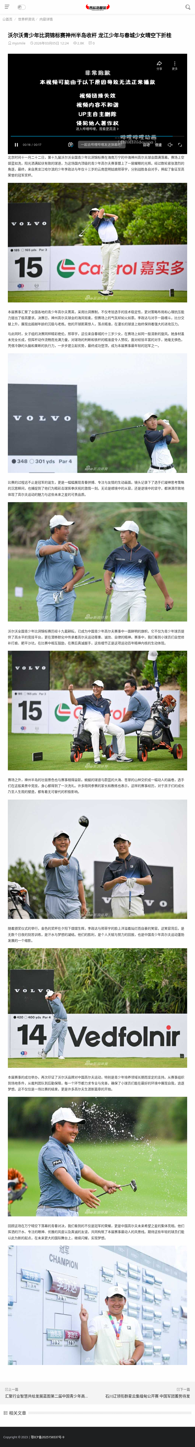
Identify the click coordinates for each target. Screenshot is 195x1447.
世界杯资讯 (26, 19)
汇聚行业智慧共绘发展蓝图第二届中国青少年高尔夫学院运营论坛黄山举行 (68, 1396)
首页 (9, 19)
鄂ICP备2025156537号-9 (47, 1437)
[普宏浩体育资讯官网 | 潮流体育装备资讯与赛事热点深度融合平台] (97, 9)
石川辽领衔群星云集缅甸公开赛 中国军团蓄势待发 (147, 1396)
